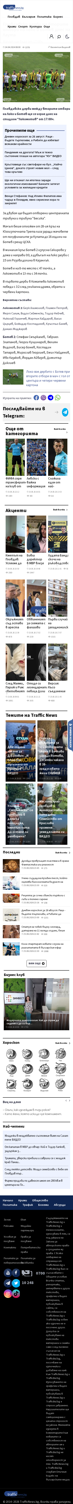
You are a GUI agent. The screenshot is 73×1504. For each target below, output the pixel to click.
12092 (27, 778)
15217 (59, 841)
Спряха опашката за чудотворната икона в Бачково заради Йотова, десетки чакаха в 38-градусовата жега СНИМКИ (51, 755)
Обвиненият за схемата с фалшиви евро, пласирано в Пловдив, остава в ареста (36, 624)
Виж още (35, 963)
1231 (45, 917)
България (28, 17)
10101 (53, 636)
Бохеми (43, 1205)
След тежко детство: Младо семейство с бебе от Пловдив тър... (36, 1172)
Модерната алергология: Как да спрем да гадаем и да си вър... (33, 1022)
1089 (10, 496)
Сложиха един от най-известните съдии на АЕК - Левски (57, 483)
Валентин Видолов (60, 47)
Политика (44, 17)
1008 (45, 951)
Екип (23, 1220)
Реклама (8, 1226)
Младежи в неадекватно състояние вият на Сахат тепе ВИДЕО (36, 1138)
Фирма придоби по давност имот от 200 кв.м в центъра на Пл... (34, 1183)
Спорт (23, 27)
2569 (10, 572)
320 (45, 885)
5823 (68, 568)
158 (45, 902)
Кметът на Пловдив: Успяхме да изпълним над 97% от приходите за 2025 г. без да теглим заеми (14, 560)
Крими (12, 27)
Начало (8, 1200)
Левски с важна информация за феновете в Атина (36, 483)
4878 (10, 636)
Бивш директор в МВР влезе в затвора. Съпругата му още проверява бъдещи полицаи (35, 560)
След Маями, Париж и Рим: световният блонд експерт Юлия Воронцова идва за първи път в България (15, 688)
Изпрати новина (70, 735)
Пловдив (14, 17)
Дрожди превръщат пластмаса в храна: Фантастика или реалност (45, 863)
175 (45, 868)
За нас (7, 1220)
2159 (31, 636)
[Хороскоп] (36, 1091)
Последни (11, 852)
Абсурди (60, 1205)
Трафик (27, 1205)
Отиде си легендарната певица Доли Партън (37, 688)
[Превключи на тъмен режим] (67, 36)
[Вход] (51, 37)
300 (30, 496)
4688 (53, 700)
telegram (50, 397)
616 (52, 496)
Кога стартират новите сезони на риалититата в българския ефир (42, 946)
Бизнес (58, 17)
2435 (31, 700)
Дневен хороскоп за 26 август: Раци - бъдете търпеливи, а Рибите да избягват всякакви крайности (43, 914)
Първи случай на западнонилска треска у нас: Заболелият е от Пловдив (59, 624)
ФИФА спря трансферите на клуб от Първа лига (16, 483)
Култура (36, 27)
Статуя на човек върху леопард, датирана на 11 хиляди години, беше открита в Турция (43, 930)
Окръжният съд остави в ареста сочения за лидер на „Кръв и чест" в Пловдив (14, 624)
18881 (10, 700)
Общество (40, 1200)
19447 (31, 572)
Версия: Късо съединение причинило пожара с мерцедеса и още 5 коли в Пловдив (57, 688)
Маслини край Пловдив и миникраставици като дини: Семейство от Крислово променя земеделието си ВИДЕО (52, 818)
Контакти (10, 1247)
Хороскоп (11, 1042)
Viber (43, 397)
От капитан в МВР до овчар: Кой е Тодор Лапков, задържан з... (35, 1149)
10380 (27, 841)
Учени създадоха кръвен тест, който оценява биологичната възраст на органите (44, 882)
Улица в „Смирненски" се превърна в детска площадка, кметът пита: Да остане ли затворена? (20, 821)
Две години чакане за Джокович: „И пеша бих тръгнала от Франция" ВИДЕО (18, 760)
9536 (59, 778)
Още (47, 27)
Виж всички (60, 429)
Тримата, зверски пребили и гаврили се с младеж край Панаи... (35, 1160)
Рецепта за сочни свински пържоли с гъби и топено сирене (43, 897)
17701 (25, 1027)
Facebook (36, 397)
